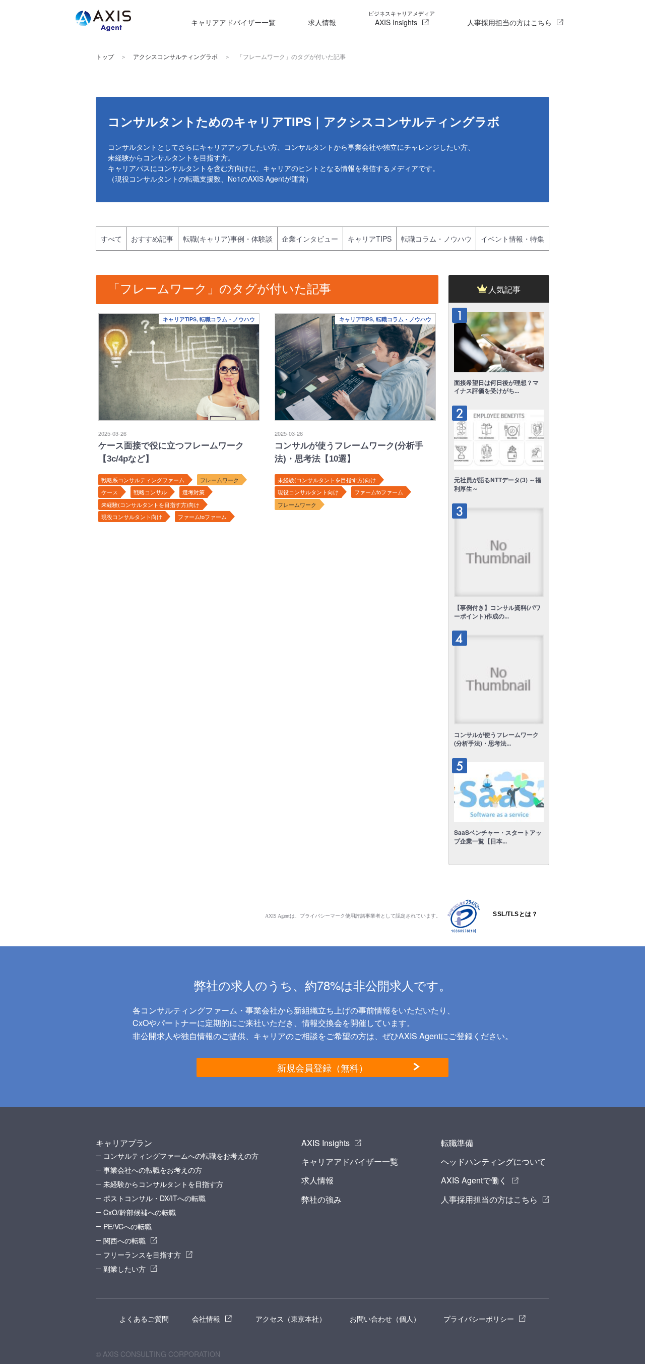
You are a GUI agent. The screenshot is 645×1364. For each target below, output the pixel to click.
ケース (109, 492)
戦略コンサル (150, 492)
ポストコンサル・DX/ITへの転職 (154, 1198)
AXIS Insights (401, 18)
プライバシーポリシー (478, 1319)
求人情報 (322, 22)
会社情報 (206, 1319)
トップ (105, 57)
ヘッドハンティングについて (493, 1161)
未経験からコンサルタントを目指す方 (163, 1184)
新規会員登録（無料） (322, 1067)
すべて (111, 239)
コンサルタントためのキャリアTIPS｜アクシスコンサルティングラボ (304, 122)
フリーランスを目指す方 (142, 1254)
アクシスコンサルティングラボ (175, 57)
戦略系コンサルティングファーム (142, 480)
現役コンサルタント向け (131, 517)
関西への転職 (124, 1240)
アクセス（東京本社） (290, 1319)
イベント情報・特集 (512, 239)
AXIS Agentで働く (474, 1180)
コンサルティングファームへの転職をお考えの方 (181, 1156)
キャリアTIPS (370, 239)
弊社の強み (321, 1199)
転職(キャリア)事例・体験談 (228, 239)
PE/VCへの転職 (127, 1226)
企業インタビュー (310, 239)
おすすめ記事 (152, 239)
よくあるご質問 (144, 1319)
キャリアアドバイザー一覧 (233, 22)
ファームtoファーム (202, 517)
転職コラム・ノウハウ (436, 239)
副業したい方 (124, 1269)
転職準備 (457, 1143)
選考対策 (193, 492)
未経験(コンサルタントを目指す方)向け (150, 504)
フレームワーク (219, 480)
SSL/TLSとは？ (515, 914)
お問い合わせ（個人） (385, 1319)
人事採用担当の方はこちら (509, 22)
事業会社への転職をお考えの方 (152, 1170)
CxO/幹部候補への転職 (139, 1212)
